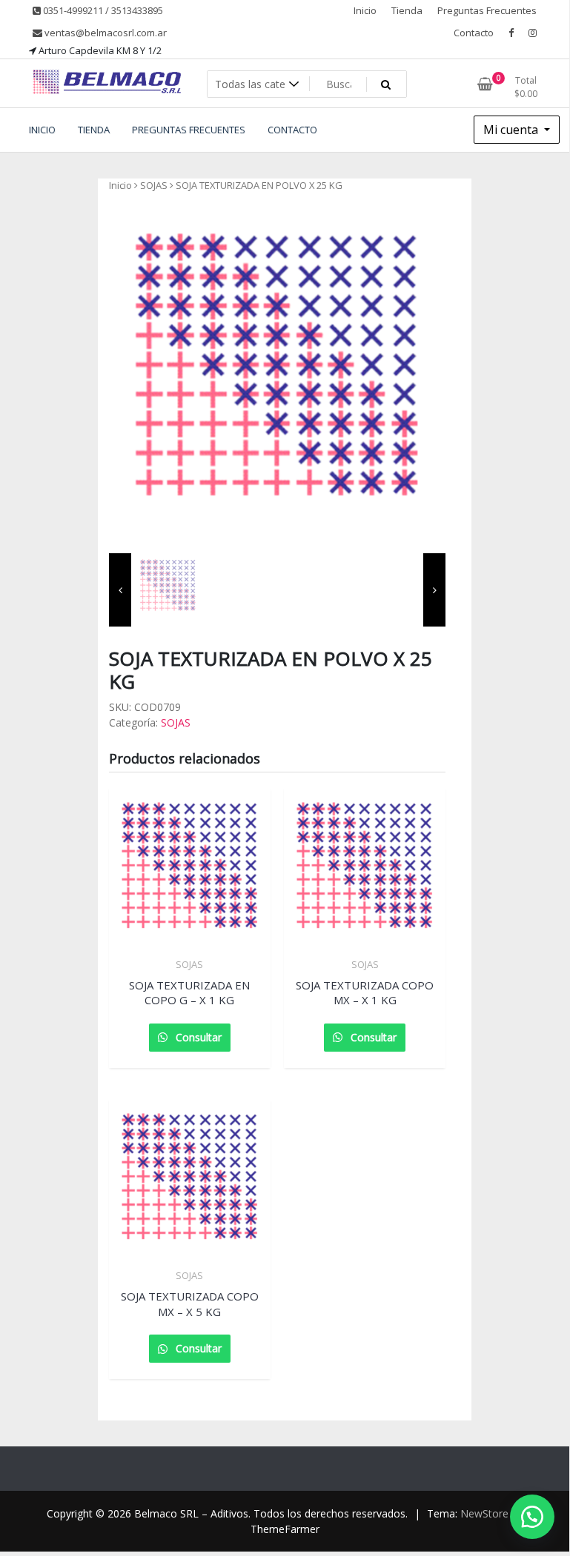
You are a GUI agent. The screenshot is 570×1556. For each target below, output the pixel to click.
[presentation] (120, 590)
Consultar (197, 1037)
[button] (532, 1517)
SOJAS (154, 185)
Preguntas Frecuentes (487, 10)
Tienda (406, 10)
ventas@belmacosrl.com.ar (104, 32)
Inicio (365, 10)
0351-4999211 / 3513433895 (102, 10)
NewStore (484, 1513)
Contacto (474, 32)
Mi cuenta (512, 129)
